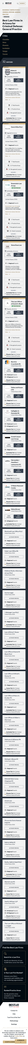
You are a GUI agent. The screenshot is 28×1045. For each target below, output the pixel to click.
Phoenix (5, 45)
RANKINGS (6, 10)
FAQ (14, 1014)
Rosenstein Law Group (12, 206)
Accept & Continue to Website (14, 1042)
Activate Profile (14, 537)
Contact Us (14, 1010)
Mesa (4, 42)
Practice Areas (14, 992)
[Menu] (3, 3)
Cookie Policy (19, 1036)
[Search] (17, 3)
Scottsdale (6, 48)
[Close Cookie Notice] (25, 1029)
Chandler (6, 39)
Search (14, 958)
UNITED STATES (14, 10)
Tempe (5, 51)
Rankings (14, 1024)
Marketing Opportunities (14, 975)
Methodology (14, 1021)
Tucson (5, 54)
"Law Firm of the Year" (14, 1017)
